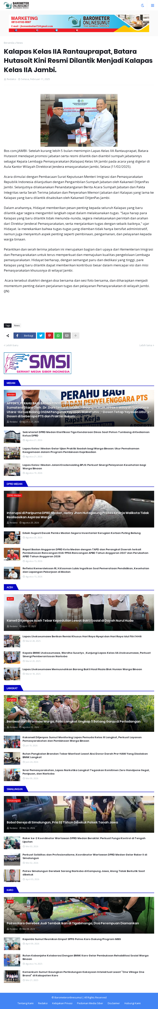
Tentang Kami (26, 1003)
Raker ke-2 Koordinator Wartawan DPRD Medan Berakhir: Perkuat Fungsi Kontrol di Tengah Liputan (84, 840)
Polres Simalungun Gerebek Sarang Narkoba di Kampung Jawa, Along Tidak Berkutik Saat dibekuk (84, 872)
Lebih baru (12, 345)
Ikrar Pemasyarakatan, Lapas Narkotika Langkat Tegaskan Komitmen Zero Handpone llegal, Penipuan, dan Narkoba (86, 772)
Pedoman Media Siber (90, 1003)
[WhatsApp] (58, 335)
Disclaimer (114, 1003)
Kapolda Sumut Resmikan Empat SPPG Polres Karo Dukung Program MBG (72, 939)
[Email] (67, 335)
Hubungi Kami (132, 1003)
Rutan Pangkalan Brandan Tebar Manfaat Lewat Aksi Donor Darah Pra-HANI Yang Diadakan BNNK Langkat (85, 755)
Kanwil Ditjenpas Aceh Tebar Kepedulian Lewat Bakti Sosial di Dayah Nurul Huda (70, 621)
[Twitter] (41, 335)
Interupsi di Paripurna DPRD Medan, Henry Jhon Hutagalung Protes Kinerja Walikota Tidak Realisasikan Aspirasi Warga (78, 515)
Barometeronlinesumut (68, 997)
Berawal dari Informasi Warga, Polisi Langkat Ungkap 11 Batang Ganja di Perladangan (74, 721)
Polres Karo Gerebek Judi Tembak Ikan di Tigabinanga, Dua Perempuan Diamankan (73, 923)
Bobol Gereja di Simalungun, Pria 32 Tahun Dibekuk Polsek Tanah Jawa (62, 822)
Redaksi (43, 1003)
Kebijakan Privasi (62, 1003)
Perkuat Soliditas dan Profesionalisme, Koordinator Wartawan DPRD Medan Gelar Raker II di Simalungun (85, 856)
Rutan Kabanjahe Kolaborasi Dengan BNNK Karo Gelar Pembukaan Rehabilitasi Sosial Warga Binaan (86, 957)
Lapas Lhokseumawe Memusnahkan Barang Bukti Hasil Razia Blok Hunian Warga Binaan (82, 669)
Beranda (9, 42)
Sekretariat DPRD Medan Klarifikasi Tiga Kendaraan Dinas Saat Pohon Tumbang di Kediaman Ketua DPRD (86, 433)
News (19, 42)
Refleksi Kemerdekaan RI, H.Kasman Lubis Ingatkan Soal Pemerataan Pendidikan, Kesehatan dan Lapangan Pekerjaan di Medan (86, 570)
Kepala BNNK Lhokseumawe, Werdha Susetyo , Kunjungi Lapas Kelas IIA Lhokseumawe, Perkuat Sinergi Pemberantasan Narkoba (87, 654)
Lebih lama (146, 345)
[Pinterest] (49, 335)
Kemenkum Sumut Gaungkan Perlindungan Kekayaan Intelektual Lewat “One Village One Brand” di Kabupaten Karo (83, 973)
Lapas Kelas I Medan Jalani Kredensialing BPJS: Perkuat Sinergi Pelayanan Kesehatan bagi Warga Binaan (84, 466)
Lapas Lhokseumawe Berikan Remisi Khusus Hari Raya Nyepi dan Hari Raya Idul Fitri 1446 (82, 636)
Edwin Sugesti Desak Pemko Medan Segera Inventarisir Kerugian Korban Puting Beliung (82, 533)
